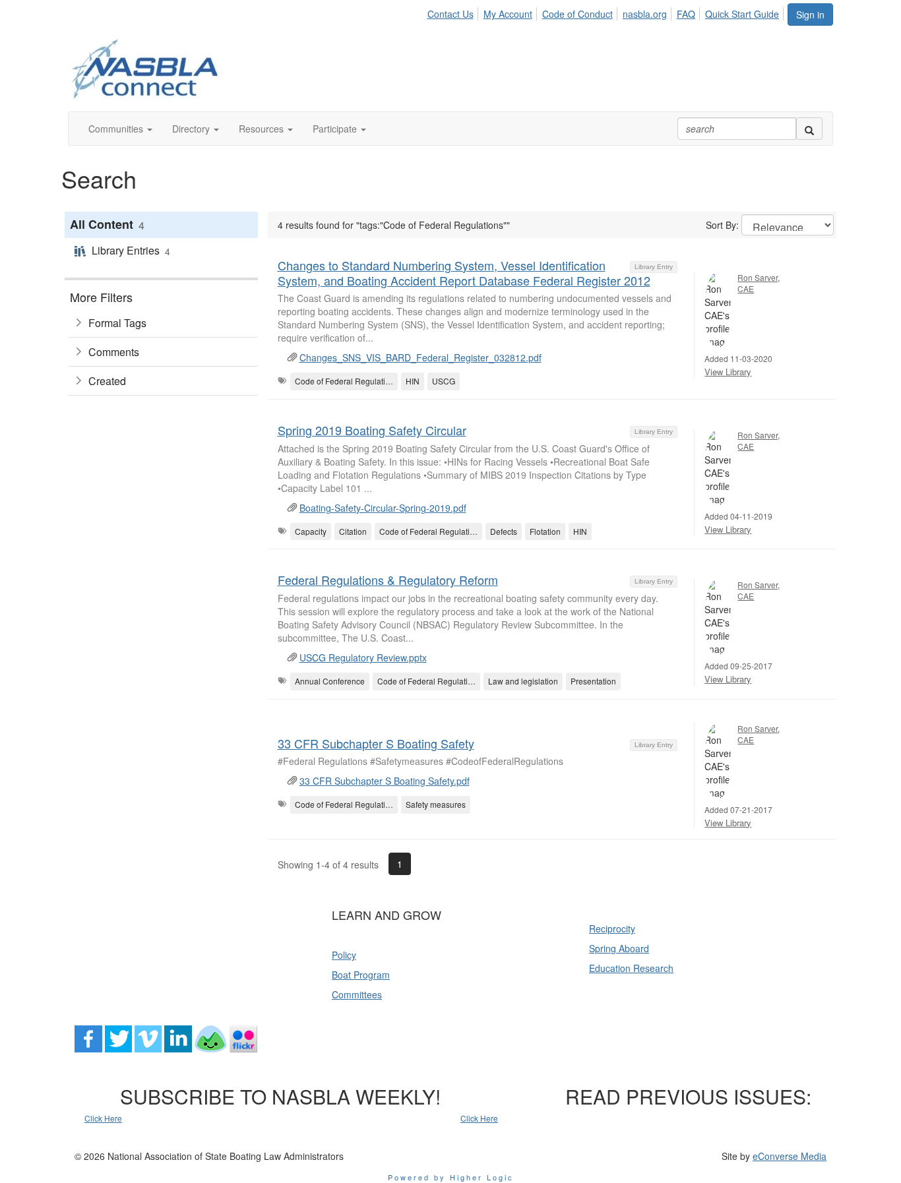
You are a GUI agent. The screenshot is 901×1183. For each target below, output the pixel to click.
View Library (727, 371)
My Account (507, 13)
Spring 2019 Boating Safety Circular (372, 430)
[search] (809, 128)
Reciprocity (612, 928)
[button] (120, 128)
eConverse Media (789, 1156)
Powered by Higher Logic (451, 1177)
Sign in (810, 14)
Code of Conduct (577, 13)
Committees (357, 994)
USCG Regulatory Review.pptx (363, 657)
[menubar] (606, 11)
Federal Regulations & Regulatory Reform (388, 579)
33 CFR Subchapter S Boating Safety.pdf (384, 780)
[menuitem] (453, 11)
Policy (344, 954)
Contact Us (450, 13)
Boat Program (361, 974)
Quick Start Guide (742, 13)
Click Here (103, 1118)
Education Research (631, 968)
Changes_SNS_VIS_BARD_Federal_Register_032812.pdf (420, 357)
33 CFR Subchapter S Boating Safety (376, 743)
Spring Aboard (619, 948)
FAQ (686, 13)
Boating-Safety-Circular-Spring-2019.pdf (382, 507)
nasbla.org (645, 13)
